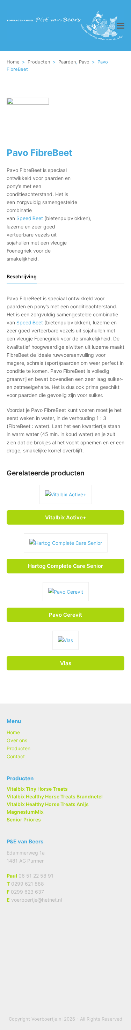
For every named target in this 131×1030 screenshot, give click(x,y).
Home (13, 732)
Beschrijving (22, 276)
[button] (120, 25)
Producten (18, 748)
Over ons (17, 740)
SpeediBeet (29, 218)
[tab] (22, 277)
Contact (16, 756)
